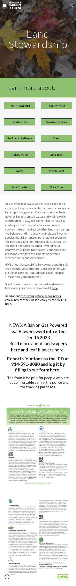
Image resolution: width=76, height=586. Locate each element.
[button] (4, 5)
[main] (38, 39)
